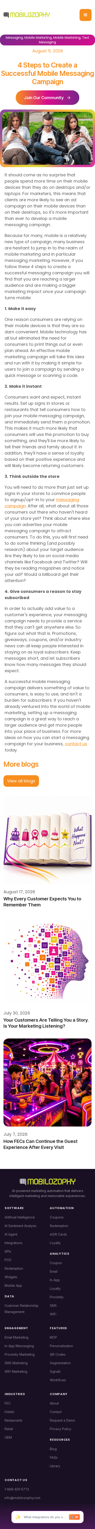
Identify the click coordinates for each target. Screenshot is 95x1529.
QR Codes (57, 1354)
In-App (55, 1280)
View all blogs (21, 781)
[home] (26, 15)
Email (53, 1271)
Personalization (61, 1346)
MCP (53, 1337)
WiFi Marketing (16, 1371)
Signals (55, 1371)
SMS (53, 1305)
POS (8, 1260)
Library (55, 1466)
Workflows (58, 1380)
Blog (53, 1449)
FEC (8, 1403)
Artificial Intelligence (20, 1217)
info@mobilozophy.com (22, 1498)
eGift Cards (58, 1234)
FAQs (54, 1457)
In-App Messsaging (19, 1346)
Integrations (13, 1243)
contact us (76, 744)
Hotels (9, 1412)
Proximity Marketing (20, 1354)
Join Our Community (44, 97)
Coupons (57, 1217)
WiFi (53, 1314)
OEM (8, 1437)
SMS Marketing (16, 1363)
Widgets (11, 1277)
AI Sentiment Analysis (20, 1226)
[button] (86, 15)
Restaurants (13, 1420)
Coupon (56, 1263)
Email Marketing (16, 1337)
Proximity (57, 1297)
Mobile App (13, 1285)
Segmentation (60, 1363)
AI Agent (11, 1234)
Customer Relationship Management (22, 1309)
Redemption (14, 1268)
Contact (56, 1412)
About (54, 1403)
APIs (8, 1251)
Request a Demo (62, 1420)
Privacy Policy (60, 1429)
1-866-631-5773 (17, 1489)
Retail (9, 1429)
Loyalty (55, 1243)
